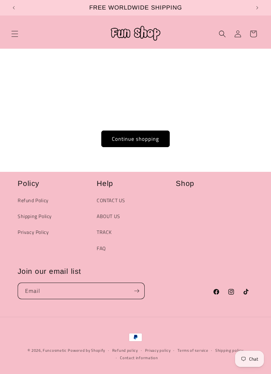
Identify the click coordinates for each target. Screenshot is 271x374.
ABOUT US (108, 216)
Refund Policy (33, 200)
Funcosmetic (55, 350)
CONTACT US (111, 200)
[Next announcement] (257, 8)
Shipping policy (229, 350)
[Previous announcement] (14, 8)
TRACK (104, 232)
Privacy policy (158, 350)
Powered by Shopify (86, 350)
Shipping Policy (35, 216)
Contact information (139, 358)
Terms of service (192, 350)
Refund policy (125, 350)
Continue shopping (135, 139)
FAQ (101, 248)
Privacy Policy (33, 232)
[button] (15, 34)
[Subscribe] (136, 291)
